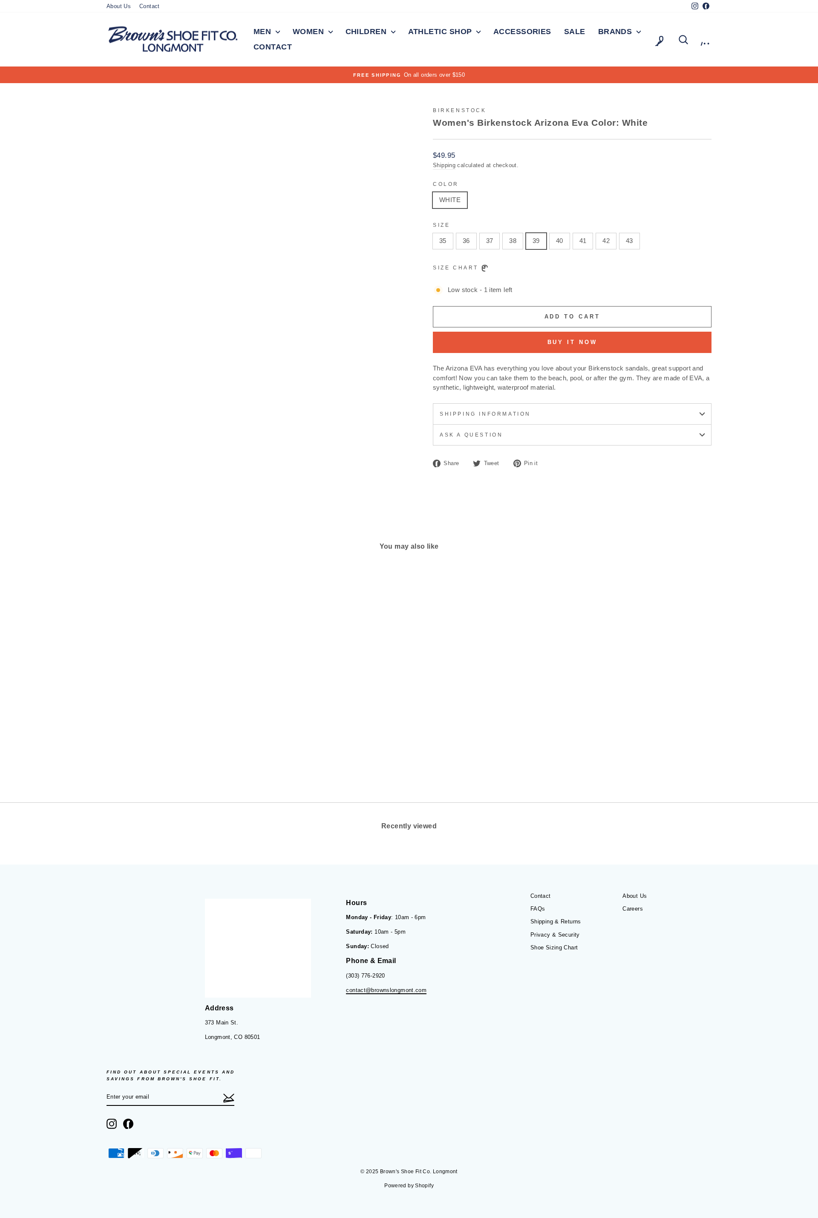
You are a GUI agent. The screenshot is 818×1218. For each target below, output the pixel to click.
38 (512, 240)
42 (606, 240)
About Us (119, 6)
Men (263, 31)
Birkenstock (460, 110)
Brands (616, 31)
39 (536, 240)
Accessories (522, 31)
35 (442, 240)
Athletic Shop (441, 31)
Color (446, 184)
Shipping (444, 165)
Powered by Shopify (409, 1186)
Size (441, 225)
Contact (149, 6)
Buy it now (572, 342)
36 (466, 240)
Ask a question (471, 435)
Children (367, 31)
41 (583, 240)
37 (489, 240)
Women (309, 31)
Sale (574, 31)
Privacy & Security (555, 935)
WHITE (450, 199)
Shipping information (485, 414)
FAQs (537, 909)
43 (629, 240)
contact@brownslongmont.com (386, 990)
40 (559, 240)
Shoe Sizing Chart (554, 947)
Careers (632, 909)
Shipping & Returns (555, 921)
